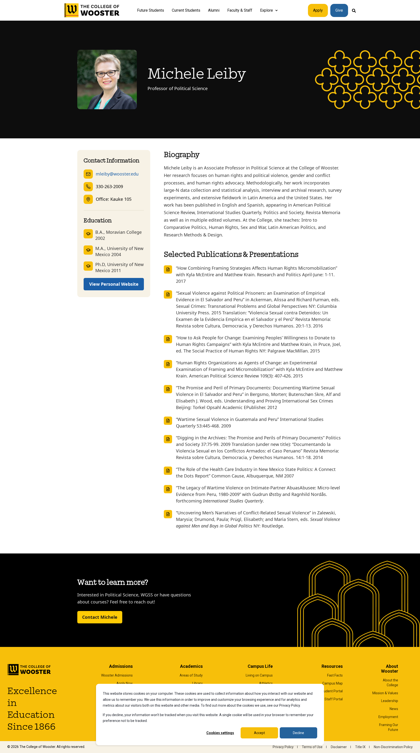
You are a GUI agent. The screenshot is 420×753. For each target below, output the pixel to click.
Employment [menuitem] (388, 717)
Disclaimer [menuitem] (339, 747)
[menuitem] (276, 10)
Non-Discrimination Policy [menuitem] (393, 747)
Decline (298, 733)
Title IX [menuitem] (360, 747)
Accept (259, 733)
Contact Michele (99, 617)
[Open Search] (354, 10)
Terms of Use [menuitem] (312, 747)
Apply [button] (318, 10)
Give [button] (339, 10)
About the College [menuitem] (390, 682)
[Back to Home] (92, 10)
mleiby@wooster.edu (117, 174)
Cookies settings (220, 733)
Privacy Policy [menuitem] (283, 747)
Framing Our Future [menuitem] (388, 727)
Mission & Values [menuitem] (385, 693)
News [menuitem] (394, 709)
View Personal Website (114, 284)
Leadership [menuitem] (389, 701)
